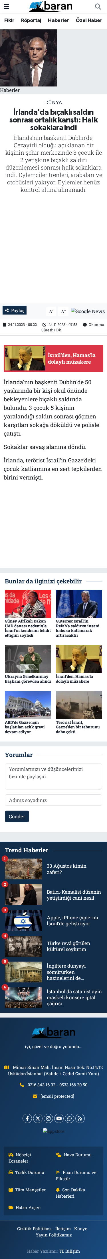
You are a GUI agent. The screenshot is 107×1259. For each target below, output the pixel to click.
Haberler (58, 20)
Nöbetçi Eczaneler (20, 1158)
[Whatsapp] (69, 1118)
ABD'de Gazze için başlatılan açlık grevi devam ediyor (25, 727)
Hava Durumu (78, 1154)
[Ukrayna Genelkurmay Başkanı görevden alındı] (28, 658)
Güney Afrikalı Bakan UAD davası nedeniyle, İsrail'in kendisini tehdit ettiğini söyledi (28, 628)
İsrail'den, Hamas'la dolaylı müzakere (74, 679)
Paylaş (17, 310)
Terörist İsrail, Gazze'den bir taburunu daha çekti (78, 727)
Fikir (9, 20)
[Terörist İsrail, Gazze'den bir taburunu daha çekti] (79, 704)
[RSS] (80, 1118)
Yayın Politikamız (54, 1235)
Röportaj (31, 20)
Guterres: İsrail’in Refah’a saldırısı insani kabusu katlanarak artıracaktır (78, 628)
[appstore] (53, 1132)
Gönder (17, 816)
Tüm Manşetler (30, 1189)
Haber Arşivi (28, 1207)
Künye (80, 1228)
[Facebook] (27, 1118)
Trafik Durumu (29, 1172)
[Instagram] (48, 1118)
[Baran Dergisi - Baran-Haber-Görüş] (50, 6)
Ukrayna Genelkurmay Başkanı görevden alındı (28, 679)
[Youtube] (59, 1118)
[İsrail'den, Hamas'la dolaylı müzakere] (79, 658)
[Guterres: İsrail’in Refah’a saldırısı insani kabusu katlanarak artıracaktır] (79, 603)
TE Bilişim (69, 1251)
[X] (38, 1118)
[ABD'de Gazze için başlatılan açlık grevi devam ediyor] (28, 704)
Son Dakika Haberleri (70, 1193)
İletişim (63, 1228)
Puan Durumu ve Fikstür (76, 1175)
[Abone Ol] (88, 310)
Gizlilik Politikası (34, 1228)
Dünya (53, 102)
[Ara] (97, 7)
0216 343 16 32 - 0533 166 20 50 (57, 1084)
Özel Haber (89, 20)
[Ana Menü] (6, 6)
